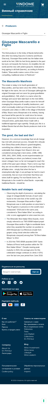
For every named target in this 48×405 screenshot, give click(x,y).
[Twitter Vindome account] (21, 283)
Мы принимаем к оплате (34, 324)
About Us (6, 348)
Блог (4, 324)
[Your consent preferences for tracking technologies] (43, 400)
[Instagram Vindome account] (9, 283)
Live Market (29, 334)
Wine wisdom (30, 355)
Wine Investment (31, 348)
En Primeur (7, 351)
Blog (26, 344)
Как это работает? (9, 322)
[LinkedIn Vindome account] (15, 283)
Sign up (35, 272)
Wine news (29, 350)
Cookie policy (7, 371)
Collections (28, 336)
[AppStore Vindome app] (26, 295)
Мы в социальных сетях (33, 327)
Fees (26, 331)
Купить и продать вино (11, 330)
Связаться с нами (31, 322)
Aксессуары (6, 353)
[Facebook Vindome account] (3, 283)
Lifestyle (27, 353)
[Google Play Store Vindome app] (10, 295)
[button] (24, 33)
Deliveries (28, 329)
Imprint (27, 371)
